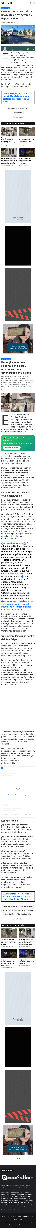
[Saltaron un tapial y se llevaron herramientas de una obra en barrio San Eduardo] (27, 131)
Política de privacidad (15, 1222)
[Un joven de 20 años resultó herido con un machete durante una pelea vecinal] (27, 152)
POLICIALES (5, 8)
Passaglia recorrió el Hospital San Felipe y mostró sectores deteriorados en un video (8, 140)
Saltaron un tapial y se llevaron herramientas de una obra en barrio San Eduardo (26, 140)
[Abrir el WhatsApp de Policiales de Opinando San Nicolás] (18, 50)
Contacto (5, 1222)
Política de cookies (27, 1222)
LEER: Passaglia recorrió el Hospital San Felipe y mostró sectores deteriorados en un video (16, 97)
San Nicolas (18, 112)
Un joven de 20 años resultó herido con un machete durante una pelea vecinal (25, 161)
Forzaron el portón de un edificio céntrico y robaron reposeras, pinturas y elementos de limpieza (9, 161)
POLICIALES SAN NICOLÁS (18, 109)
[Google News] (18, 117)
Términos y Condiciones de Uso (18, 1225)
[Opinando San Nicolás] (8, 3)
